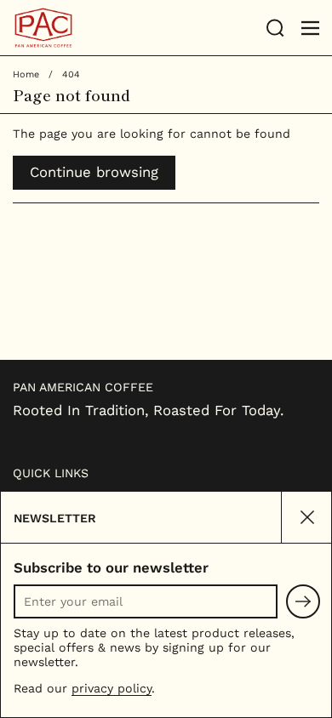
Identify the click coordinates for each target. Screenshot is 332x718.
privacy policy (112, 688)
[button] (275, 28)
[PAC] (134, 28)
